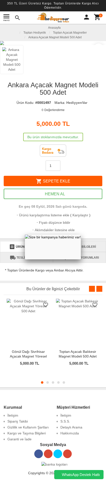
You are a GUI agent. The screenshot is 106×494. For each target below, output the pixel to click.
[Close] (80, 234)
